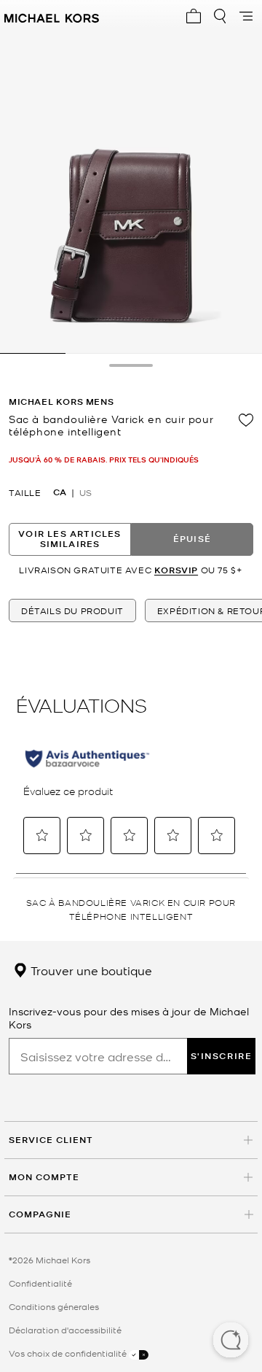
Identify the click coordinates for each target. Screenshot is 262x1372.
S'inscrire (222, 1056)
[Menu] (246, 16)
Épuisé (192, 538)
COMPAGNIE (40, 1214)
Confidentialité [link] (40, 1283)
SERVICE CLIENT (51, 1139)
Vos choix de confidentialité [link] (69, 1353)
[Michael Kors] (51, 16)
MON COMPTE (44, 1177)
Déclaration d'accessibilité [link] (65, 1330)
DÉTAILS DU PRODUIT (72, 610)
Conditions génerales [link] (54, 1306)
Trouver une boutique (90, 970)
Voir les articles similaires (69, 538)
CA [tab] (59, 492)
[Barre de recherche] (220, 16)
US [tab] (85, 492)
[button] (231, 1341)
